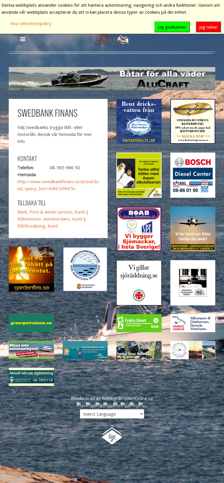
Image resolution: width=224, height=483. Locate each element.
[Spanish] (143, 405)
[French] (99, 405)
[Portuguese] (125, 405)
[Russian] (134, 405)
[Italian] (116, 405)
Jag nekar (208, 27)
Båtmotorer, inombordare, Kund (50, 219)
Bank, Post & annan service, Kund (51, 212)
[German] (108, 405)
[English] (90, 405)
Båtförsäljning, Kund (38, 226)
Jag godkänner (172, 27)
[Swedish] (81, 405)
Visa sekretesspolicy (30, 23)
